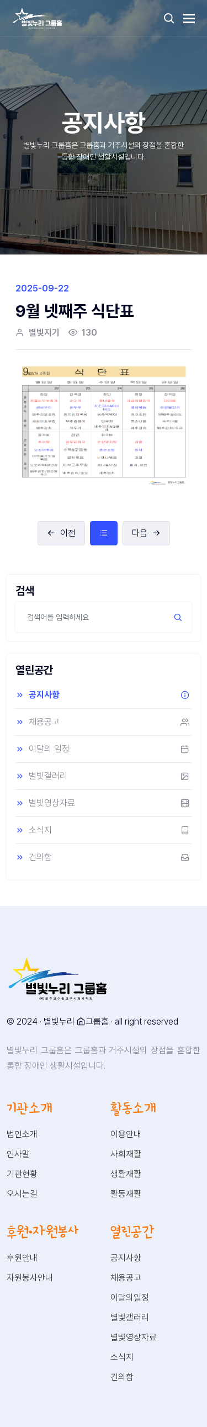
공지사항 (44, 694)
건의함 (40, 857)
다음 (139, 533)
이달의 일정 (49, 749)
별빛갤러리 (48, 776)
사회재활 (125, 1154)
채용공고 (44, 722)
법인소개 (22, 1134)
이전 (68, 533)
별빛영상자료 (52, 803)
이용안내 (125, 1134)
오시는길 (22, 1194)
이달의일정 (129, 1297)
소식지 (40, 830)
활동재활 (125, 1194)
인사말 (18, 1154)
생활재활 (125, 1174)
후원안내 (22, 1258)
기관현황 (22, 1174)
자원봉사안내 (30, 1277)
